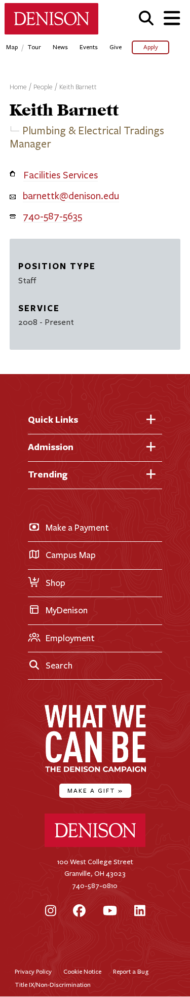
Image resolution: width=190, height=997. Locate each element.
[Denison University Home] (95, 844)
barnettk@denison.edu (71, 196)
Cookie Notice (82, 971)
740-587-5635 (52, 216)
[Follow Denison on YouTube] (110, 911)
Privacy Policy (33, 971)
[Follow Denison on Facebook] (79, 911)
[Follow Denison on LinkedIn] (139, 911)
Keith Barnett (78, 87)
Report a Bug (130, 971)
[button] (146, 18)
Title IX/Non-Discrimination (53, 984)
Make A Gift (95, 790)
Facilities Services (60, 175)
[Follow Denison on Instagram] (50, 911)
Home (18, 87)
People (43, 87)
